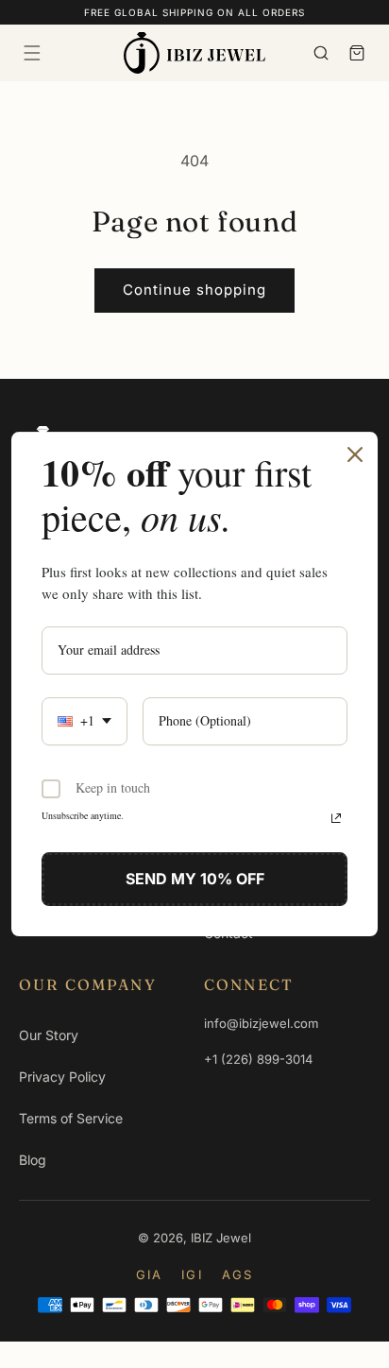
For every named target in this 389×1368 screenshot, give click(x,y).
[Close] (355, 454)
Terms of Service (71, 1118)
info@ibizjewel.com (261, 1023)
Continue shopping (194, 290)
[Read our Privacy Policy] (336, 818)
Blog (32, 1160)
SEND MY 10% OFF (195, 878)
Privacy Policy (62, 1077)
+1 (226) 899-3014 (258, 1059)
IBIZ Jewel (221, 1237)
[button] (32, 53)
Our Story (48, 1035)
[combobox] (84, 721)
